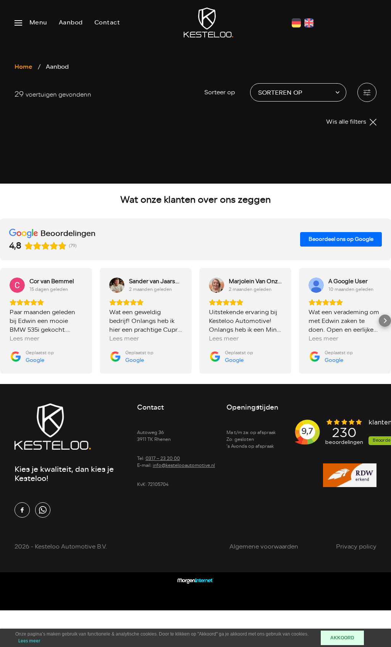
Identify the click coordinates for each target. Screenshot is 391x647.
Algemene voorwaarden (263, 546)
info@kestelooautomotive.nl (184, 465)
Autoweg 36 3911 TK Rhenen (154, 436)
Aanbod (71, 22)
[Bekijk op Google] (17, 285)
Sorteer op (219, 92)
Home (23, 66)
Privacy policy (356, 546)
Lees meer (29, 641)
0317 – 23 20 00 (162, 458)
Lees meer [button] (24, 338)
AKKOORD (342, 638)
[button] (6, 321)
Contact (107, 22)
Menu (38, 22)
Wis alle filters (347, 121)
